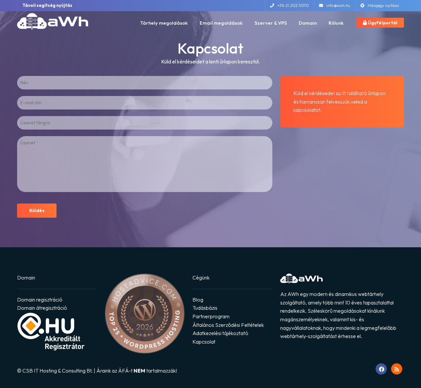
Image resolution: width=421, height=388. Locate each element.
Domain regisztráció (39, 299)
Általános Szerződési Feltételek (228, 325)
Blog (197, 299)
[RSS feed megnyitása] (396, 369)
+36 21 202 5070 (293, 5)
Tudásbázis (204, 307)
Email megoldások (221, 23)
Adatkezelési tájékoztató (220, 333)
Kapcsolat (203, 341)
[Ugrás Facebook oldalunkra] (381, 369)
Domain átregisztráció (42, 307)
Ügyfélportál (382, 23)
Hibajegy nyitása (383, 5)
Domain (308, 23)
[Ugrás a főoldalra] (52, 21)
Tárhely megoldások (164, 23)
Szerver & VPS (271, 23)
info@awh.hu (338, 5)
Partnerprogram (211, 316)
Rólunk (336, 23)
